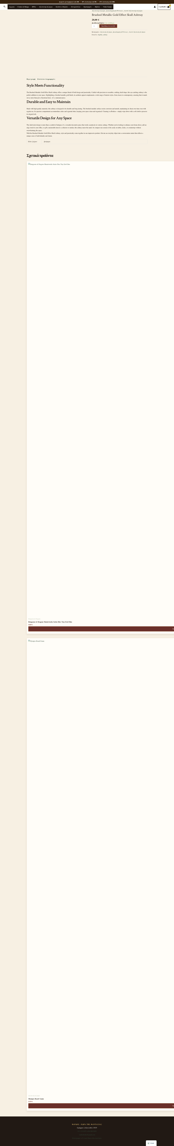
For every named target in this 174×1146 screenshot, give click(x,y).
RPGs (34, 7)
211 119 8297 (82, 1131)
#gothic (100, 35)
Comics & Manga (23, 7)
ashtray (105, 35)
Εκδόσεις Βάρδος (62, 7)
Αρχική (11, 7)
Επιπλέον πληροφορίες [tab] (46, 79)
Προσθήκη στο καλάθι (108, 26)
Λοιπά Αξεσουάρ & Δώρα (133, 11)
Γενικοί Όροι (86, 1138)
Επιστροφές (76, 1138)
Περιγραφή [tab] (31, 79)
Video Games (107, 7)
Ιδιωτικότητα (97, 1138)
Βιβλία (97, 7)
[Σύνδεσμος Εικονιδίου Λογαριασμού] (155, 7)
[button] (5, 6)
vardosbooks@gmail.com (87, 1135)
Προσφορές (88, 7)
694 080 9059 (92, 1131)
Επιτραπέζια (75, 7)
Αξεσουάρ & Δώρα (46, 7)
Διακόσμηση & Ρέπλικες (114, 11)
